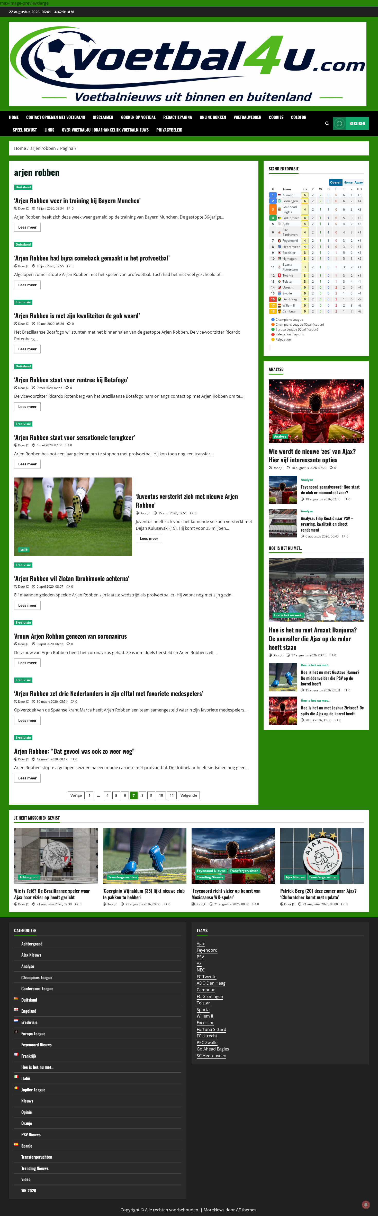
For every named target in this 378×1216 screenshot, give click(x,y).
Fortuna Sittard (211, 1029)
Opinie (26, 1112)
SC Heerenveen (211, 1055)
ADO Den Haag (211, 983)
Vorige (76, 795)
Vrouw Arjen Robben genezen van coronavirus (70, 635)
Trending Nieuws (210, 877)
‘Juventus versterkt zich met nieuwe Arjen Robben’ (73, 516)
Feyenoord (207, 950)
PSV (200, 957)
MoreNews (214, 1210)
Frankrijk (28, 1056)
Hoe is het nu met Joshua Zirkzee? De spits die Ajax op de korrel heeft (283, 711)
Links (49, 130)
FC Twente (207, 976)
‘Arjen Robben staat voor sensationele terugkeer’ (74, 437)
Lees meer (29, 228)
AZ (199, 963)
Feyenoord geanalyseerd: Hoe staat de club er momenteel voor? (283, 490)
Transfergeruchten (122, 877)
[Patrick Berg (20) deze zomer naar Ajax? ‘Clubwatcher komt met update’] (322, 856)
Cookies (276, 117)
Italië (24, 549)
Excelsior (205, 1023)
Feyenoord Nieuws (211, 870)
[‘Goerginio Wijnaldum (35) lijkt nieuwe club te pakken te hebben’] (144, 856)
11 (172, 795)
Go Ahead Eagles (213, 1049)
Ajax (201, 943)
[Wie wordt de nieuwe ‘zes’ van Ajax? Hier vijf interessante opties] (316, 411)
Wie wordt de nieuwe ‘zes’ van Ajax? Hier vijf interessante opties (312, 455)
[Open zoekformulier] (327, 123)
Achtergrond (29, 877)
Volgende (189, 795)
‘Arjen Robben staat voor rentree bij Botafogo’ (71, 379)
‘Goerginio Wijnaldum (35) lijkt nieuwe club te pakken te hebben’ (144, 893)
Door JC (23, 208)
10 (161, 795)
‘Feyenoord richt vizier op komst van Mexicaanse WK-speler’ (226, 893)
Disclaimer (103, 117)
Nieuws (27, 1101)
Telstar (203, 1003)
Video (26, 1179)
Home (14, 117)
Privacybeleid (169, 130)
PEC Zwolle (207, 1042)
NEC (201, 970)
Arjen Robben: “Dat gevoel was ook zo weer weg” (74, 750)
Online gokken (213, 117)
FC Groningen (210, 996)
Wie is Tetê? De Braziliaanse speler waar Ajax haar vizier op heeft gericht (52, 893)
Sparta (203, 1009)
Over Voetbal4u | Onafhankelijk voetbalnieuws (105, 130)
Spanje (26, 1146)
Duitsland (23, 187)
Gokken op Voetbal (138, 117)
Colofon (298, 117)
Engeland (28, 1011)
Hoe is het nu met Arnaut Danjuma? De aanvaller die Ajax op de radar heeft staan (313, 638)
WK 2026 (28, 1190)
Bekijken (357, 123)
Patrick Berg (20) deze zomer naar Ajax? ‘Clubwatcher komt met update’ (318, 893)
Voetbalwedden (247, 117)
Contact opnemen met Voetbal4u (55, 117)
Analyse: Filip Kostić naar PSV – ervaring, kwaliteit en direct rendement (283, 523)
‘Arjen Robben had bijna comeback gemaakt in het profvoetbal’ (92, 257)
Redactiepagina (177, 117)
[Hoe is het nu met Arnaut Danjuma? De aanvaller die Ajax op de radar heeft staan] (316, 590)
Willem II (205, 1016)
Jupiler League (33, 1090)
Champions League (36, 977)
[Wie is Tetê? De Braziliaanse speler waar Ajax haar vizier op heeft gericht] (56, 856)
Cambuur (206, 990)
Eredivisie (23, 302)
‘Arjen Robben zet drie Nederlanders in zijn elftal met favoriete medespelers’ (108, 693)
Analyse (280, 436)
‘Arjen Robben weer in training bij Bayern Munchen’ (77, 200)
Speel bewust (25, 130)
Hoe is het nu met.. (288, 615)
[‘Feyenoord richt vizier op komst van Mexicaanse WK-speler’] (233, 856)
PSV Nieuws (31, 1134)
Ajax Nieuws (295, 877)
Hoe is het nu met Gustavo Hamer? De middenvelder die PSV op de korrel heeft (283, 677)
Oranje (26, 1123)
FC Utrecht (207, 1036)
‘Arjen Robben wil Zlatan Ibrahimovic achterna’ (71, 578)
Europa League (33, 1033)
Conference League (37, 988)
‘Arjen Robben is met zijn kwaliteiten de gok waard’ (77, 315)
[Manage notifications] (366, 1205)
